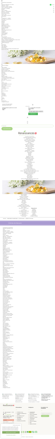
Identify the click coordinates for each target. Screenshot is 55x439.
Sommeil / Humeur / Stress (6, 6)
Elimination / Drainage (5, 8)
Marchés (3, 98)
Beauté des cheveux (6, 294)
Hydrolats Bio (5, 285)
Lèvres (4, 290)
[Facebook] (53, 6)
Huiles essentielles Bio (7, 279)
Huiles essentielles (6, 276)
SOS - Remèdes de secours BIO (7, 38)
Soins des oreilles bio (7, 304)
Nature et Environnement (6, 86)
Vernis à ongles (6, 291)
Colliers (4, 343)
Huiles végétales (6, 319)
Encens (4, 331)
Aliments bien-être (4, 49)
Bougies (4, 333)
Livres (2, 82)
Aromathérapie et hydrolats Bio (8, 278)
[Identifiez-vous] (27, 118)
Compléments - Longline (6, 18)
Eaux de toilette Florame (7, 317)
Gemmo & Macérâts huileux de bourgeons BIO (10, 48)
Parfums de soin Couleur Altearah (7, 316)
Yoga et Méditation (6, 337)
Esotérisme (5, 345)
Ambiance (3, 72)
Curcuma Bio (3, 30)
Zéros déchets (5, 323)
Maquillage (3, 93)
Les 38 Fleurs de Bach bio (6, 37)
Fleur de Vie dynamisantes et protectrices (8, 352)
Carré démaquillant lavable (8, 292)
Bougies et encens (4, 69)
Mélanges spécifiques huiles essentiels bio (8, 281)
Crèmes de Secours (5, 42)
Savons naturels (6, 305)
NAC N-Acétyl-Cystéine (5, 26)
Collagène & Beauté (5, 101)
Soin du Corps (5, 300)
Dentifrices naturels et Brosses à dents (7, 308)
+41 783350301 (8, 414)
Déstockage (3, 88)
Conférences (3, 100)
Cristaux (3, 75)
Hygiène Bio (5, 303)
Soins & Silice (5, 302)
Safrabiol (3, 22)
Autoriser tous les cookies (11, 432)
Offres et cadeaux (4, 65)
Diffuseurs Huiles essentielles (6, 283)
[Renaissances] (27, 132)
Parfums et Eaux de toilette (8, 314)
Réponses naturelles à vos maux (7, 4)
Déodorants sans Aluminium (8, 306)
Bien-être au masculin (5, 13)
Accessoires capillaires (7, 297)
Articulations (3, 16)
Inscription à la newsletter (20, 418)
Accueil (4, 218)
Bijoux (4, 342)
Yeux (4, 289)
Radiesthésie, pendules (7, 347)
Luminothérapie (6, 328)
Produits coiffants (6, 296)
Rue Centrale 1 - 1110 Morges (8, 413)
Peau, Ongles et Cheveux (6, 15)
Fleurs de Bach (4, 36)
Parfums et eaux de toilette (6, 77)
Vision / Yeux (3, 14)
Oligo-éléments (4, 46)
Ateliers (2, 92)
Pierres (4, 339)
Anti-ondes (3, 73)
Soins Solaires (5, 325)
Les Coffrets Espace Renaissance (7, 78)
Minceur (2, 9)
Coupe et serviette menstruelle (6, 312)
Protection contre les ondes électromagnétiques (8, 349)
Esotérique (3, 94)
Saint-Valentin (4, 79)
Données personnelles (21, 420)
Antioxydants (3, 47)
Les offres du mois (5, 87)
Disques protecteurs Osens (8, 346)
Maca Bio (3, 28)
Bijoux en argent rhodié (5, 70)
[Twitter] (53, 8)
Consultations (4, 95)
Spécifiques (3, 44)
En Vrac (4, 321)
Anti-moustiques (6, 324)
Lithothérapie (5, 338)
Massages (5, 327)
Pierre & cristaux (6, 340)
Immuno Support (4, 32)
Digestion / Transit (4, 5)
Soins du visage (6, 299)
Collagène (3, 31)
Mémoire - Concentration (6, 11)
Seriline (2, 23)
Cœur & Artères (4, 33)
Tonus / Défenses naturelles (6, 7)
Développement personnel (6, 84)
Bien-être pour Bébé (6, 326)
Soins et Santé (4, 83)
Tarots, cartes (4, 85)
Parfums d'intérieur (6, 333)
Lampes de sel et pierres (7, 341)
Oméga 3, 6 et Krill (4, 24)
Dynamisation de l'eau (7, 350)
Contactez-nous (20, 412)
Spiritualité (3, 86)
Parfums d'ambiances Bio (7, 284)
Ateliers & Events (4, 90)
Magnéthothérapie (6, 329)
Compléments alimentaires (6, 2)
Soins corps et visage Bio (7, 298)
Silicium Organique (4, 27)
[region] (11, 431)
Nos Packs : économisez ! (6, 19)
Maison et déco (4, 76)
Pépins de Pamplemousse (6, 29)
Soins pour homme (6, 301)
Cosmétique (5, 286)
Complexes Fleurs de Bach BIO (7, 40)
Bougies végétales (6, 335)
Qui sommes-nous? (20, 415)
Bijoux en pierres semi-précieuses (7, 71)
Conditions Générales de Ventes (21, 414)
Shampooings (5, 293)
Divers (4, 322)
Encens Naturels (6, 332)
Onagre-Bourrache (4, 28)
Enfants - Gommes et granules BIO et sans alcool (10, 39)
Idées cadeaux (4, 67)
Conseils (53, 4)
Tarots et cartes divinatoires (8, 353)
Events (2, 97)
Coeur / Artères (4, 10)
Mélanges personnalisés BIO (6, 41)
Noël (4, 378)
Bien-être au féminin (5, 12)
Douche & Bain (5, 309)
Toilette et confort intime (7, 313)
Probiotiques (3, 20)
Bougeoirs (5, 336)
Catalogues (19, 419)
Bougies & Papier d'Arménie (8, 334)
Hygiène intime (5, 310)
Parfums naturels (6, 318)
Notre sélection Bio (6, 320)
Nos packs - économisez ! (6, 80)
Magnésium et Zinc (5, 25)
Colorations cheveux (6, 295)
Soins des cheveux (6, 292)
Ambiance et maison (6, 330)
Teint (4, 288)
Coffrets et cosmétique (5, 68)
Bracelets (4, 344)
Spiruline (3, 21)
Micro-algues (3, 45)
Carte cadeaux (4, 74)
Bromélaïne (3, 34)
